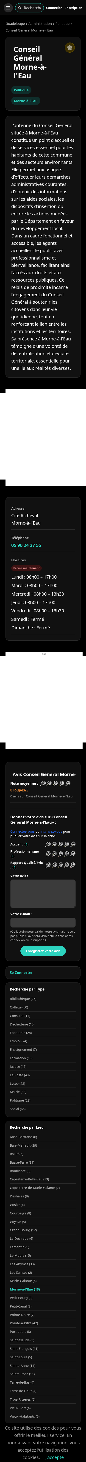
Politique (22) (20, 1100)
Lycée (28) (17, 1083)
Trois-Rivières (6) (22, 1399)
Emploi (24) (18, 1041)
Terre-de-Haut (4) (23, 1391)
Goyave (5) (18, 1221)
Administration (40, 23)
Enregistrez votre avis (43, 951)
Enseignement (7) (23, 1049)
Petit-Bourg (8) (21, 1298)
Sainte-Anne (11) (22, 1365)
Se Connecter (21, 972)
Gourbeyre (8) (20, 1213)
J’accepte (54, 1457)
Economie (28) (21, 1033)
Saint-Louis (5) (21, 1357)
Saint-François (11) (24, 1348)
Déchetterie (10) (22, 1024)
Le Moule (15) (20, 1255)
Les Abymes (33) (22, 1264)
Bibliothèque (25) (23, 999)
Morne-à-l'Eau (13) (25, 1289)
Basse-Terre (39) (22, 1162)
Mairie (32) (18, 1092)
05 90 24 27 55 (26, 545)
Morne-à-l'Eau (26, 100)
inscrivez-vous (51, 831)
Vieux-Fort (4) (20, 1408)
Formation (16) (21, 1058)
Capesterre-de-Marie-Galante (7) (35, 1187)
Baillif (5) (16, 1154)
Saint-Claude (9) (22, 1340)
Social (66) (17, 1109)
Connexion (54, 8)
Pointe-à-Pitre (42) (24, 1323)
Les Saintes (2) (21, 1272)
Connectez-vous (22, 831)
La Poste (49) (20, 1075)
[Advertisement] (43, 436)
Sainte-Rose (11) (22, 1374)
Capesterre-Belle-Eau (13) (29, 1179)
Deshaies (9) (19, 1196)
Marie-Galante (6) (23, 1281)
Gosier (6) (17, 1204)
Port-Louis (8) (20, 1331)
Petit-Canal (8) (20, 1306)
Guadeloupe (15, 23)
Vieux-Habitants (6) (24, 1416)
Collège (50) (19, 1007)
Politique (62, 23)
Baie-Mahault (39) (23, 1145)
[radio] (48, 844)
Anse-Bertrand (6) (23, 1137)
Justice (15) (18, 1066)
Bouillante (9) (20, 1171)
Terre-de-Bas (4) (22, 1382)
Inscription (73, 8)
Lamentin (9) (19, 1247)
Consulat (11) (20, 1016)
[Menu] (8, 7)
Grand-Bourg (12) (23, 1230)
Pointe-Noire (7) (22, 1315)
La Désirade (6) (21, 1238)
